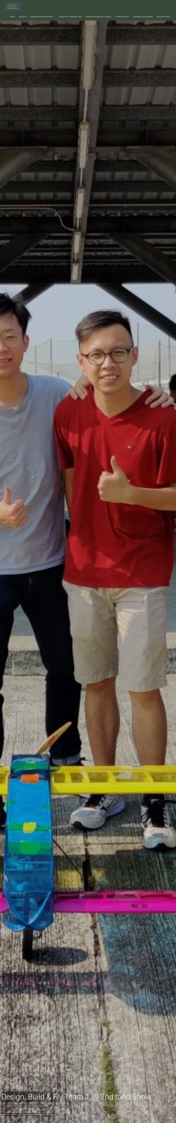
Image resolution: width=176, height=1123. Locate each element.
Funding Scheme (122, 16)
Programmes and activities (41, 16)
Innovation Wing (163, 16)
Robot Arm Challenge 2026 (70, 16)
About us (22, 16)
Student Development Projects (98, 16)
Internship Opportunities (143, 16)
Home (12, 16)
